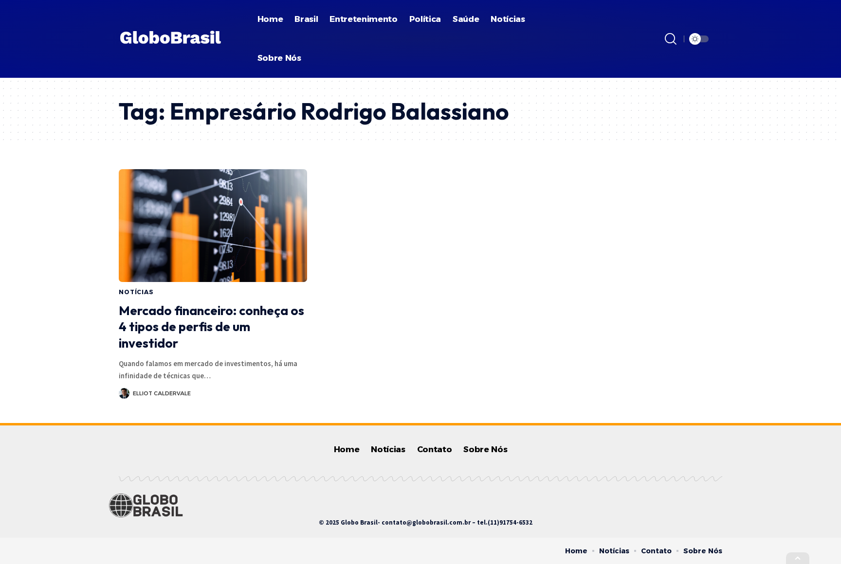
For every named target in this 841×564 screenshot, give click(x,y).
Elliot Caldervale (162, 393)
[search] (670, 38)
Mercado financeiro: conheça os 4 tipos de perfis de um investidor (211, 327)
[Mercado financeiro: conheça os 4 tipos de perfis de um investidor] (213, 225)
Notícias (136, 292)
